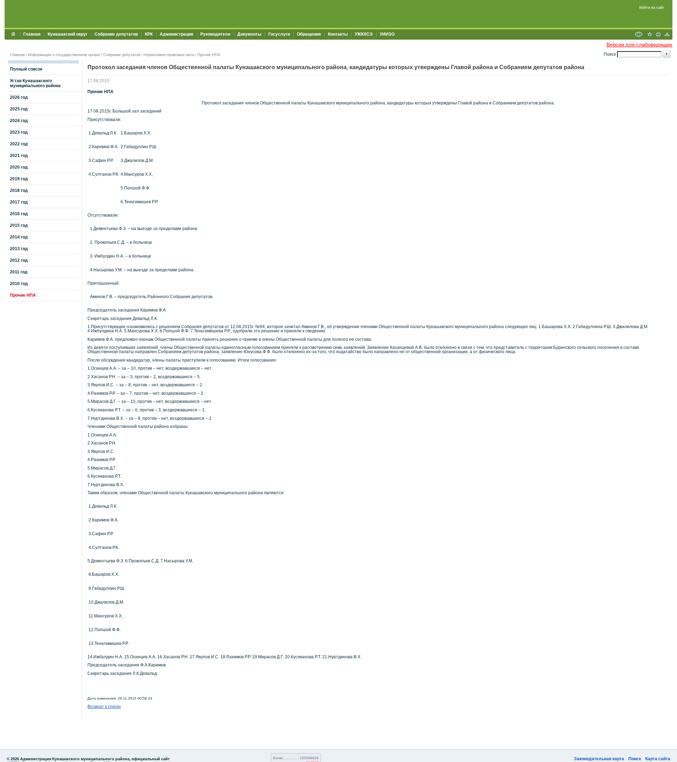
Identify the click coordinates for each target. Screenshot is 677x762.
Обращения (309, 34)
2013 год (19, 248)
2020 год (19, 167)
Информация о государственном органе (64, 55)
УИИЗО (387, 34)
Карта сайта (657, 759)
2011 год (19, 272)
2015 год (19, 225)
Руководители (215, 34)
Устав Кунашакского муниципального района (35, 83)
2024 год (19, 120)
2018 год (19, 190)
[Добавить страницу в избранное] (649, 35)
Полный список (26, 69)
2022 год (19, 143)
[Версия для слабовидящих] (638, 35)
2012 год (19, 260)
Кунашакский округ (67, 34)
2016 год (19, 213)
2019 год (19, 178)
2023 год (19, 132)
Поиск (634, 759)
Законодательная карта (599, 759)
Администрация (176, 34)
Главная (32, 34)
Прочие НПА (208, 55)
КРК (149, 34)
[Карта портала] (667, 35)
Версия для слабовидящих (639, 45)
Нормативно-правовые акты (169, 55)
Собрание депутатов (116, 34)
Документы (249, 34)
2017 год (19, 202)
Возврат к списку (104, 706)
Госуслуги (279, 34)
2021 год (19, 155)
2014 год (19, 237)
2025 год (19, 109)
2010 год (19, 283)
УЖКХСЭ (364, 34)
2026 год (19, 97)
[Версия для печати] (658, 35)
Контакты (338, 34)
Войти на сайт (651, 7)
